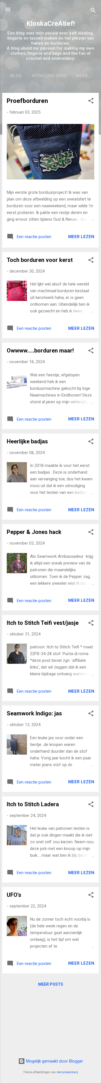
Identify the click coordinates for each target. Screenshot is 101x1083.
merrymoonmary (67, 1072)
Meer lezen (81, 236)
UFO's (14, 894)
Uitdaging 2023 (49, 75)
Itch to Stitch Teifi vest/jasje (43, 622)
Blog (16, 75)
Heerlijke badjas (27, 441)
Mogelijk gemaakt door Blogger (54, 1061)
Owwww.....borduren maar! (40, 350)
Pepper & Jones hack (34, 532)
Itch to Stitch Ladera (33, 804)
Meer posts (50, 984)
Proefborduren (27, 100)
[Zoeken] (93, 11)
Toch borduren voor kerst (40, 260)
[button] (91, 101)
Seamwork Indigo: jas (34, 713)
